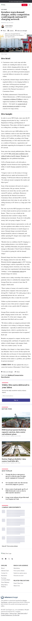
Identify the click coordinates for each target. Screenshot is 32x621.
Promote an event (18, 575)
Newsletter (4, 575)
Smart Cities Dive (18, 583)
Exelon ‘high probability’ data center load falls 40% (14, 460)
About (3, 568)
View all (4, 546)
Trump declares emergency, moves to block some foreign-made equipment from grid (16, 476)
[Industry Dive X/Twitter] (9, 558)
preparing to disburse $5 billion (13, 99)
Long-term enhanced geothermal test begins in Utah (17, 498)
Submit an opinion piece (20, 573)
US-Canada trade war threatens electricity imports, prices (17, 483)
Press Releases (5, 582)
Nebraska (3, 158)
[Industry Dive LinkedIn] (2, 558)
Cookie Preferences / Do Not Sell (10, 615)
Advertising (17, 568)
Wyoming (23, 156)
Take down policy (22, 613)
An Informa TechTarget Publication (16, 1)
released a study (16, 262)
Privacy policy (4, 613)
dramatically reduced (18, 271)
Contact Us (4, 573)
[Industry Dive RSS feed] (12, 558)
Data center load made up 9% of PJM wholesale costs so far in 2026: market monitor (17, 491)
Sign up (24, 4)
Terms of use (13, 613)
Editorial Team (5, 570)
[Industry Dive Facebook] (5, 558)
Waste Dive (17, 585)
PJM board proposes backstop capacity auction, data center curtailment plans (14, 432)
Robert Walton (9, 25)
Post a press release (12, 546)
